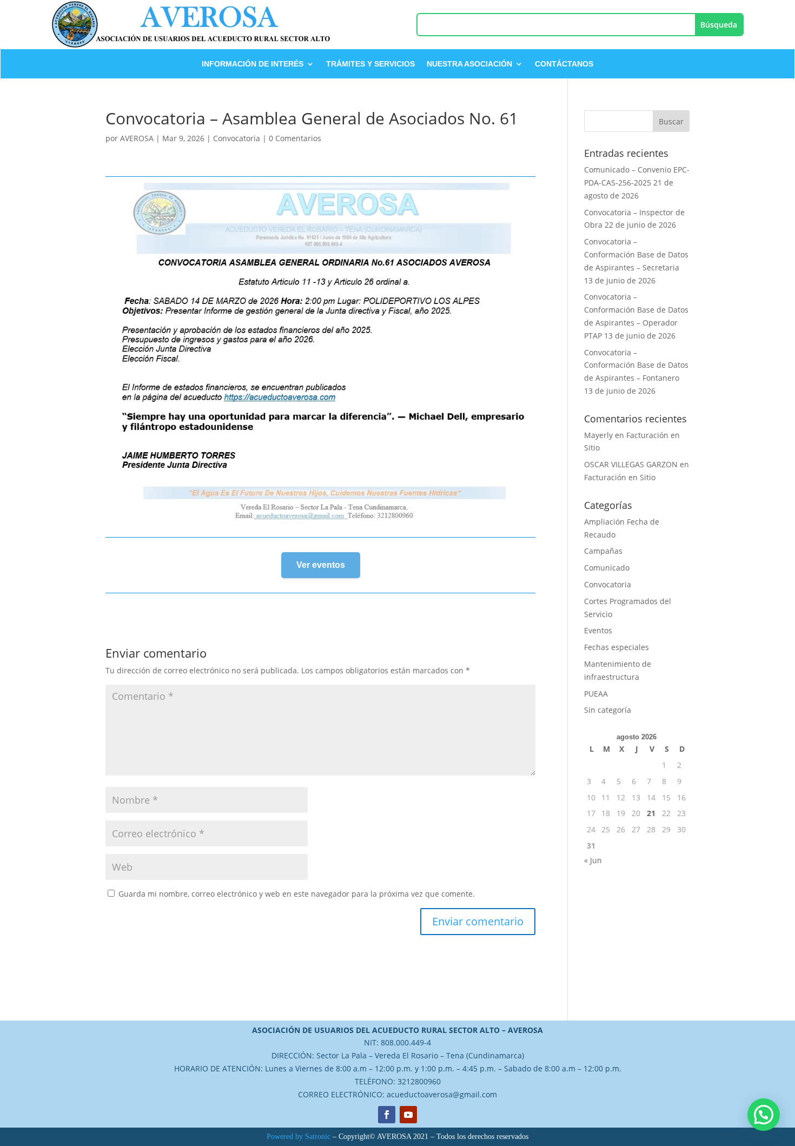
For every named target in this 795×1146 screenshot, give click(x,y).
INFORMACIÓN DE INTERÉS (252, 64)
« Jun (593, 860)
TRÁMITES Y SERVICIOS (370, 64)
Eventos (598, 630)
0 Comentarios (295, 138)
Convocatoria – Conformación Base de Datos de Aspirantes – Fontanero (636, 365)
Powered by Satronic (298, 1136)
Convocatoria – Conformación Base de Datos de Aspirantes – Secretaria (636, 254)
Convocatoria (236, 138)
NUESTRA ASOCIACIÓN (469, 64)
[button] (763, 1114)
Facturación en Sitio (619, 477)
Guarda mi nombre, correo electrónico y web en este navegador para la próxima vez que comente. (296, 894)
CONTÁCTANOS (564, 64)
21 (651, 813)
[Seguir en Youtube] (408, 1114)
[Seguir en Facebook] (386, 1114)
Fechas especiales (616, 647)
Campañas (603, 551)
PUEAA (596, 693)
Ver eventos (320, 564)
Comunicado (607, 567)
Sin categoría (607, 710)
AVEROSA (137, 138)
